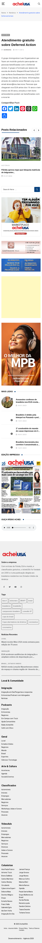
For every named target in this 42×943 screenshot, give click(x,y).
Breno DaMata (6, 876)
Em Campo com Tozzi (9, 718)
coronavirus (33, 622)
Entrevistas (5, 712)
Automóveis (5, 789)
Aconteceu (5, 770)
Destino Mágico (7, 895)
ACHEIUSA (7, 50)
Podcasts (6, 704)
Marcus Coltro (24, 879)
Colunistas (7, 865)
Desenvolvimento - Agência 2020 (21, 938)
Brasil (4, 663)
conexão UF (27, 611)
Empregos (5, 796)
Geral (4, 736)
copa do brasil (7, 617)
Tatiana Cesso (24, 913)
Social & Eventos (7, 777)
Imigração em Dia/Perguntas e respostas (16, 692)
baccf (4, 601)
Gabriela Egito (6, 907)
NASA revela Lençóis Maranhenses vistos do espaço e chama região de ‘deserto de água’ (19, 669)
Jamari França (24, 869)
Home (3, 13)
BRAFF (23, 601)
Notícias (4, 698)
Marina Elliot (23, 882)
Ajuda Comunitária (8, 722)
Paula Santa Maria (26, 892)
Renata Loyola (24, 903)
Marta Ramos (24, 885)
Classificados (8, 785)
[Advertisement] (21, 297)
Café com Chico (7, 728)
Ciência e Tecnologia (9, 760)
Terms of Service (34, 928)
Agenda (4, 774)
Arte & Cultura (9, 766)
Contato (21, 930)
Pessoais (4, 812)
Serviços (4, 805)
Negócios (4, 715)
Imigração (5, 651)
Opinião (22, 888)
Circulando (5, 885)
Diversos (4, 847)
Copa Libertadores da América (14, 622)
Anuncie (4, 815)
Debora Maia (6, 892)
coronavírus (7, 627)
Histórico (12, 13)
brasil (30, 601)
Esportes (4, 757)
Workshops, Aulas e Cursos (11, 809)
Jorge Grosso (24, 872)
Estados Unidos (14, 663)
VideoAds (6, 823)
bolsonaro (14, 601)
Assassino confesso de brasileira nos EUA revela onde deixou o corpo (27, 402)
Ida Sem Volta (6, 911)
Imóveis (4, 793)
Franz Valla (5, 904)
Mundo (4, 750)
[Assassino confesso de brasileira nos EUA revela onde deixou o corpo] (7, 402)
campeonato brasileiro (11, 611)
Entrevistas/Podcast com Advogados (15, 695)
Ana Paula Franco (7, 869)
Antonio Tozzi (6, 872)
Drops (3, 898)
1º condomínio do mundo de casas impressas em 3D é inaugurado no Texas (28, 431)
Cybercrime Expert (8, 888)
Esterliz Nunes (6, 901)
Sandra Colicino (25, 906)
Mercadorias (6, 799)
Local (3, 639)
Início (5, 928)
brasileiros (6, 606)
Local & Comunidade (12, 680)
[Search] (39, 3)
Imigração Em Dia (7, 914)
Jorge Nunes (23, 876)
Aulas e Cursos (7, 850)
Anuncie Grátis (13, 928)
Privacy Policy (23, 928)
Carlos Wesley (6, 882)
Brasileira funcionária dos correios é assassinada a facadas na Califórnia (27, 444)
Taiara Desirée (24, 909)
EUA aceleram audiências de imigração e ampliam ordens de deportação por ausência (19, 657)
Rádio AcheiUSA (7, 725)
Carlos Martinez (7, 879)
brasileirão (17, 606)
